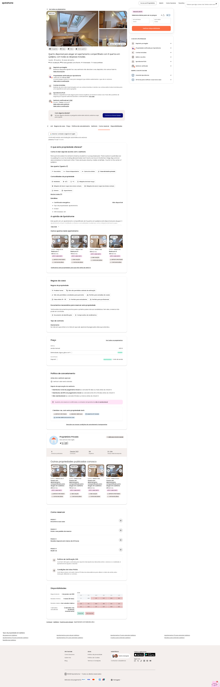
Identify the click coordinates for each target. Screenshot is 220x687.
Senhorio (94, 126)
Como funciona (171, 3)
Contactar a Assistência (118, 661)
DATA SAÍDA (157, 19)
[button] (116, 44)
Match (161, 3)
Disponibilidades (116, 126)
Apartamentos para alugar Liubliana (68, 635)
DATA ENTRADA (137, 19)
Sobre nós (68, 657)
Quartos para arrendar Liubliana (120, 638)
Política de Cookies (94, 657)
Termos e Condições (94, 661)
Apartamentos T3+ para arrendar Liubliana (70, 638)
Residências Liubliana (9, 640)
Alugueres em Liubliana (10, 635)
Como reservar (104, 126)
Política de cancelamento (81, 126)
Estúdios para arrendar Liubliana (174, 638)
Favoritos (181, 3)
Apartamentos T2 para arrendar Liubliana (177, 635)
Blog (66, 661)
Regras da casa (59, 126)
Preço (68, 126)
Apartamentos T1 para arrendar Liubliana (123, 635)
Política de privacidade (95, 654)
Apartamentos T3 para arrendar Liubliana (15, 638)
